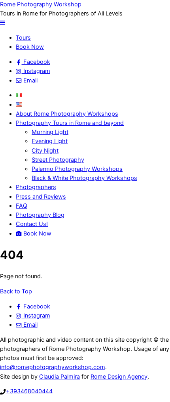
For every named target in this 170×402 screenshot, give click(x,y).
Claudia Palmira (59, 376)
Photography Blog (40, 214)
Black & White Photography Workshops (84, 178)
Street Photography (58, 159)
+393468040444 (29, 391)
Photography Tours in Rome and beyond (70, 122)
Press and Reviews (41, 196)
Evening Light (50, 141)
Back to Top (16, 291)
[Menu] (2, 22)
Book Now (30, 46)
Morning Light (50, 132)
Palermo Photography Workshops (77, 168)
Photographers (36, 187)
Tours (23, 37)
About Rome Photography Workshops (67, 113)
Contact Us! (32, 224)
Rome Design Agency (119, 376)
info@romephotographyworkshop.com (52, 367)
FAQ (21, 205)
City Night (45, 150)
